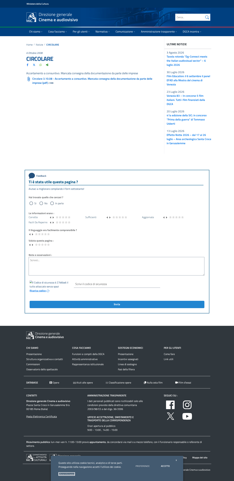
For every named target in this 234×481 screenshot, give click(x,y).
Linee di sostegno (127, 364)
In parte (59, 203)
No (45, 203)
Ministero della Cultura (38, 3)
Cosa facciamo (56, 31)
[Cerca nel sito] (207, 17)
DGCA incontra (191, 31)
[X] (34, 64)
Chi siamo (34, 31)
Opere (55, 382)
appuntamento (97, 442)
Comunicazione (124, 31)
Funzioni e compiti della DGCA (88, 354)
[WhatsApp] (40, 64)
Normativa (102, 31)
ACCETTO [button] (165, 466)
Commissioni (33, 364)
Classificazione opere (119, 382)
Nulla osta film (154, 382)
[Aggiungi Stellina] (53, 217)
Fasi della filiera (126, 369)
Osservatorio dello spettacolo (42, 369)
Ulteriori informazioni (66, 474)
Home (29, 45)
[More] (47, 64)
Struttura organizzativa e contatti (44, 359)
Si (35, 203)
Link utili (168, 359)
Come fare (169, 354)
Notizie (39, 45)
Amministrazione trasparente (158, 31)
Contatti (31, 395)
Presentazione (34, 354)
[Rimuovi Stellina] (50, 217)
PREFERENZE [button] (143, 466)
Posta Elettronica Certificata (41, 416)
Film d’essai (184, 382)
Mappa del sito (199, 457)
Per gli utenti (80, 31)
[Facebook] (27, 64)
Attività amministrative (85, 359)
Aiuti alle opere (84, 382)
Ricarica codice (38, 291)
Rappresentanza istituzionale (88, 364)
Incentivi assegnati (128, 359)
